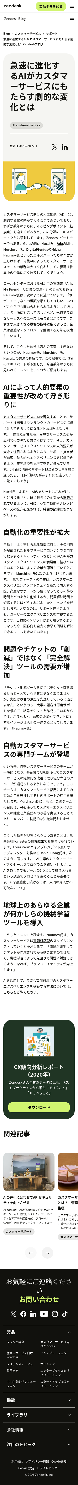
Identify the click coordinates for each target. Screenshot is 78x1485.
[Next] (47, 1253)
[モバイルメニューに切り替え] (71, 6)
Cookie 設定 (26, 1468)
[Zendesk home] (12, 6)
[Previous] (31, 1253)
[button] (35, 1332)
